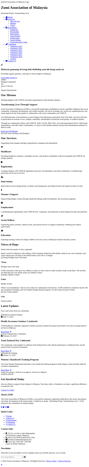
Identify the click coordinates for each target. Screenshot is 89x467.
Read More (5, 332)
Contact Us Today (7, 390)
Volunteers (12, 44)
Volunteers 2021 (16, 55)
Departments (12, 28)
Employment (15, 38)
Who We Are (15, 21)
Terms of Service (64, 461)
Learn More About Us (9, 78)
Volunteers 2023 (16, 50)
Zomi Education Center (18, 42)
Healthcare (14, 30)
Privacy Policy (51, 461)
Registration (14, 32)
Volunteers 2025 (16, 46)
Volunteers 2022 (16, 53)
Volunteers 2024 (16, 48)
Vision (12, 25)
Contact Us (11, 61)
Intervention (14, 34)
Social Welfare (15, 40)
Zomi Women (15, 36)
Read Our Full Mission (9, 131)
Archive (13, 59)
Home (10, 17)
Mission (13, 23)
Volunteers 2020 (16, 57)
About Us (11, 19)
